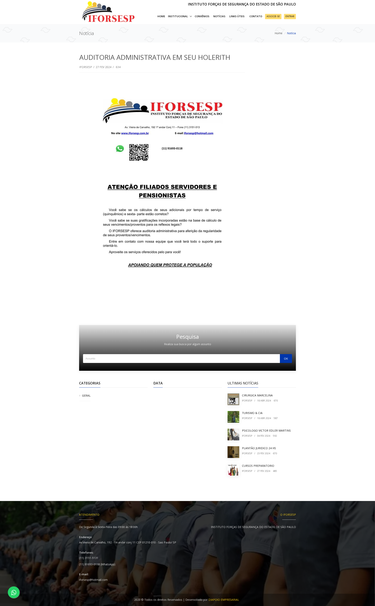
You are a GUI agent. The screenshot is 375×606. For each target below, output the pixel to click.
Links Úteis (237, 16)
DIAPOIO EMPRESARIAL (223, 600)
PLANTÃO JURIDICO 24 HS (259, 448)
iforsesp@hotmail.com (93, 580)
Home (161, 16)
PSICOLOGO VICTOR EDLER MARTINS (266, 430)
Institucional (178, 16)
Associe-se (273, 16)
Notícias (219, 16)
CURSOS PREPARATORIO (258, 466)
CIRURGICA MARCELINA (257, 395)
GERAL (86, 395)
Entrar (290, 16)
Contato (255, 16)
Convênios (202, 16)
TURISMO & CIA (252, 413)
